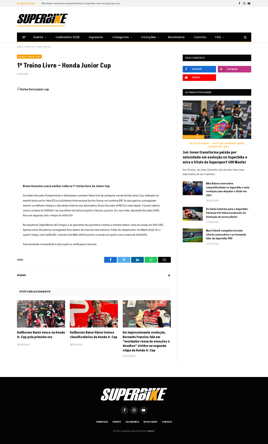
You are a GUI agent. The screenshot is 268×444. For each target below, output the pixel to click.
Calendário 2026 (68, 37)
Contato (200, 37)
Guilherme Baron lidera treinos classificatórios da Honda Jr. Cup (93, 334)
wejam (21, 275)
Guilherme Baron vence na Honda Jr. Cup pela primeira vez (41, 334)
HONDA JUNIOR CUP (29, 56)
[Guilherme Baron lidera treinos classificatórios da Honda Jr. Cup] (94, 314)
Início (19, 46)
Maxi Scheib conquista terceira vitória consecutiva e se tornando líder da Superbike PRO (226, 234)
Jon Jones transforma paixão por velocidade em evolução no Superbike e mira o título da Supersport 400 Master (215, 157)
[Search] (245, 37)
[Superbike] (42, 20)
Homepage (102, 422)
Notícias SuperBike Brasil (228, 143)
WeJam (150, 431)
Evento (38, 37)
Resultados (176, 37)
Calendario (132, 422)
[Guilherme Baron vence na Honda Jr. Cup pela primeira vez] (41, 314)
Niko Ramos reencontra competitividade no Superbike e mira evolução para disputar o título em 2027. (83, 3)
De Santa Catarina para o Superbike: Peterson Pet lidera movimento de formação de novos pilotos (227, 213)
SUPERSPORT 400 (218, 146)
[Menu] (23, 37)
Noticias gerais (193, 136)
